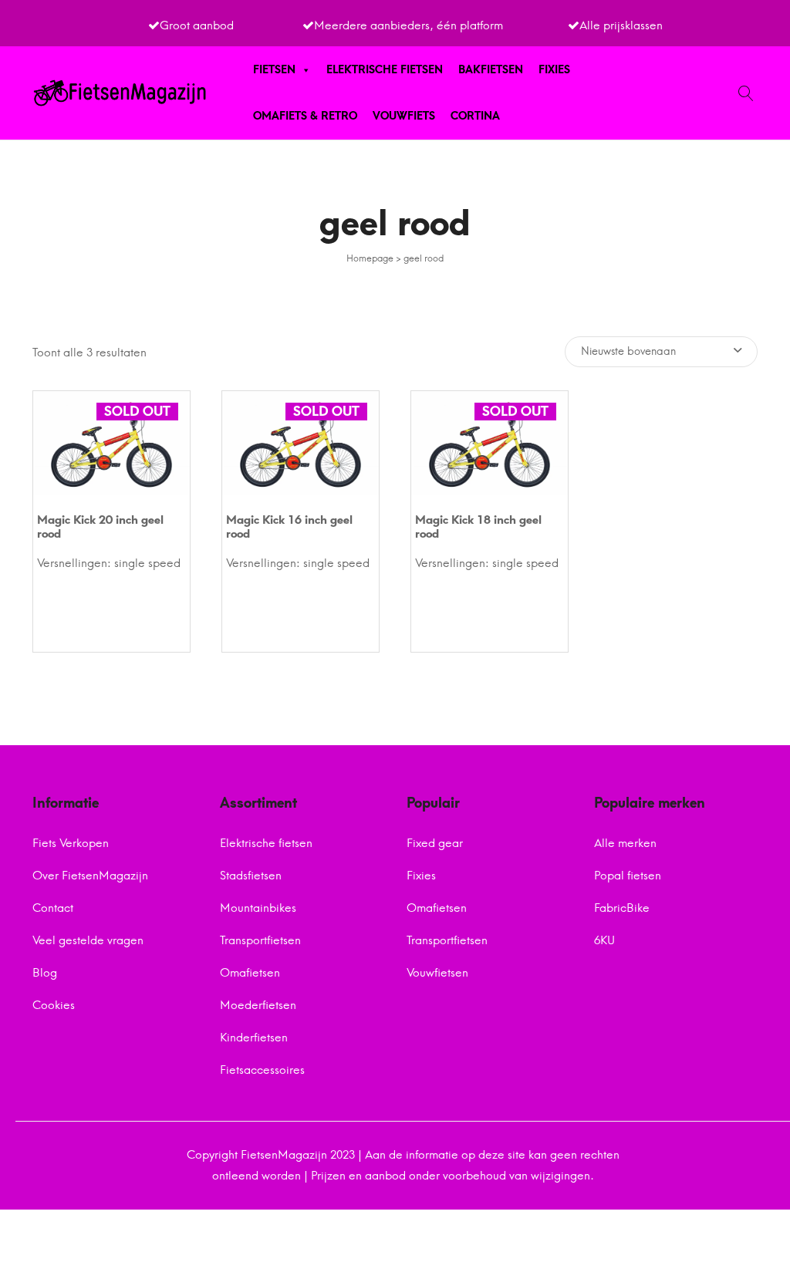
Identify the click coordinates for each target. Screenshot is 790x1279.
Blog (44, 973)
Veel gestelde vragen (87, 940)
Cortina (475, 116)
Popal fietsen (627, 875)
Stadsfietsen (251, 875)
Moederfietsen (258, 1005)
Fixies (554, 69)
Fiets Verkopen (70, 843)
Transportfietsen (260, 940)
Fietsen (274, 69)
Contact (52, 908)
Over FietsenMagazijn (90, 875)
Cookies (53, 1005)
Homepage (369, 258)
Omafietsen (250, 973)
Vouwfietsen (437, 973)
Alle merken (625, 843)
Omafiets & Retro (305, 116)
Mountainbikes (258, 908)
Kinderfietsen (254, 1037)
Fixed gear (435, 843)
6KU (604, 940)
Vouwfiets (404, 116)
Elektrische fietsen (384, 69)
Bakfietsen (490, 69)
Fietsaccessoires (262, 1070)
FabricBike (622, 908)
